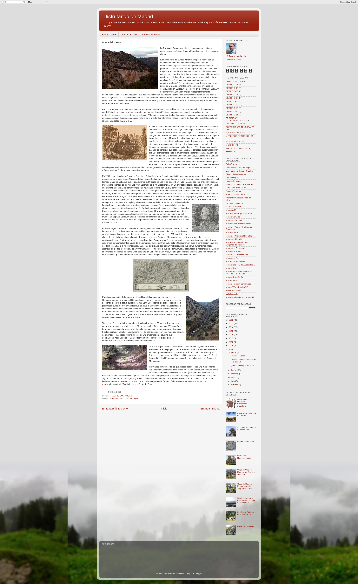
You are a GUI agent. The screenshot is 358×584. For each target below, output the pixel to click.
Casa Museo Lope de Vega (238, 168)
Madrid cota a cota (245, 442)
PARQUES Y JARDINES (236, 148)
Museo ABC (231, 210)
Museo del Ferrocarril (235, 248)
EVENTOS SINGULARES (237, 124)
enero (234, 353)
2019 (231, 346)
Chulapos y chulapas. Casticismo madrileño (242, 402)
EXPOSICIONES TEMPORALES (240, 127)
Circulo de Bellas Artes (236, 174)
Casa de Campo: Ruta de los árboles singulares (246, 472)
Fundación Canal (233, 181)
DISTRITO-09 (232, 105)
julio (233, 381)
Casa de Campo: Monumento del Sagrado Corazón (245, 486)
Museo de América (234, 220)
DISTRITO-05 (232, 95)
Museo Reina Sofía (234, 277)
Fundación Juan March (236, 188)
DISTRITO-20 (232, 111)
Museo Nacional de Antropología (240, 265)
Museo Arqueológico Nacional (239, 213)
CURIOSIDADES (233, 81)
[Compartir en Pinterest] (119, 392)
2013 (231, 324)
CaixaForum (231, 164)
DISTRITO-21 (232, 115)
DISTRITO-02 (232, 88)
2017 (231, 338)
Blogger (198, 573)
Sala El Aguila (232, 294)
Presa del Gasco (238, 356)
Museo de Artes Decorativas (238, 224)
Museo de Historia (234, 239)
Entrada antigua (210, 408)
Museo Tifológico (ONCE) (237, 287)
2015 (231, 331)
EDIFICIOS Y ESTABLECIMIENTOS (235, 119)
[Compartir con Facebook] (117, 392)
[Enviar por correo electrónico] (109, 392)
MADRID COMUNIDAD (122, 396)
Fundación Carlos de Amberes (239, 184)
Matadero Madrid (233, 207)
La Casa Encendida (234, 203)
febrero (234, 370)
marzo (234, 374)
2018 (231, 342)
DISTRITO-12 (232, 108)
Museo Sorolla (232, 280)
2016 (231, 335)
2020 (231, 349)
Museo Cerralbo (233, 217)
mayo (234, 377)
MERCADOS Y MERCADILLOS (239, 136)
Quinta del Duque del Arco (242, 365)
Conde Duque (232, 178)
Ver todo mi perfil (233, 60)
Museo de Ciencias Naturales (239, 236)
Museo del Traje (233, 258)
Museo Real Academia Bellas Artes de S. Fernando (239, 273)
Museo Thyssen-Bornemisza (238, 284)
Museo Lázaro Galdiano (236, 261)
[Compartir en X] (114, 392)
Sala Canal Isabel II (234, 291)
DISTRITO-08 (232, 101)
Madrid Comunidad (151, 34)
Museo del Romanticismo (237, 255)
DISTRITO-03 (232, 91)
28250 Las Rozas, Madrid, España (124, 399)
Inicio (164, 408)
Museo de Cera (233, 232)
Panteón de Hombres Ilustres (244, 457)
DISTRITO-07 (232, 98)
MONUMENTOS (233, 142)
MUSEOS (230, 145)
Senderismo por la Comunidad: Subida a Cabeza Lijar (246, 500)
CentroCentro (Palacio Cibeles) (239, 171)
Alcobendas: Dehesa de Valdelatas (246, 428)
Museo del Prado (233, 252)
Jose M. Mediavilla (237, 56)
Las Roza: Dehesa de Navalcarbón (245, 513)
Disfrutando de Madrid (128, 16)
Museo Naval (231, 268)
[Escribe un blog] (111, 392)
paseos (229, 152)
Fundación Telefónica (235, 194)
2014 (231, 327)
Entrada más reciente (115, 408)
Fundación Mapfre (234, 191)
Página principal (109, 34)
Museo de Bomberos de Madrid (240, 297)
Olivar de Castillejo (245, 526)
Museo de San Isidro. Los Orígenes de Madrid (237, 243)
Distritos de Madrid (129, 34)
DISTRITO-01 (232, 85)
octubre (234, 385)
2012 (231, 320)
